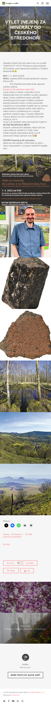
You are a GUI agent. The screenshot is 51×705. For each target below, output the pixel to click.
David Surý (16, 44)
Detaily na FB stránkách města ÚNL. (19, 89)
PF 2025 (6, 544)
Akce (25, 15)
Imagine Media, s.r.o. (37, 692)
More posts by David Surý (25, 675)
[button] (47, 3)
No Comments (36, 44)
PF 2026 (29, 534)
